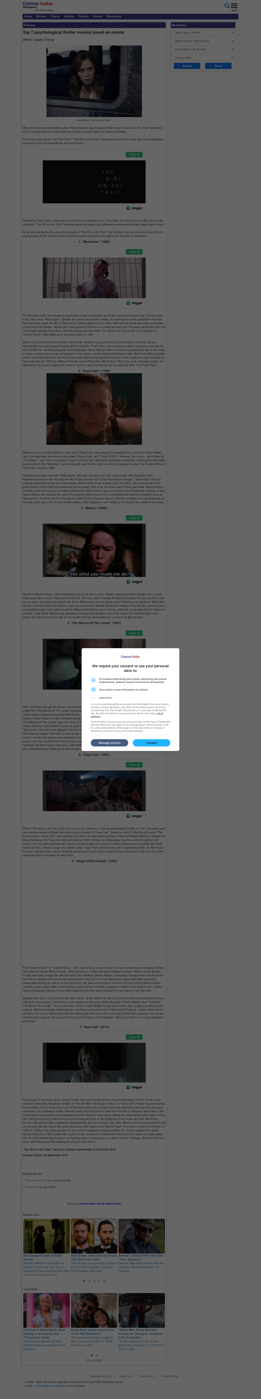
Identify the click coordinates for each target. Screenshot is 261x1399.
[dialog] (130, 699)
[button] (130, 697)
